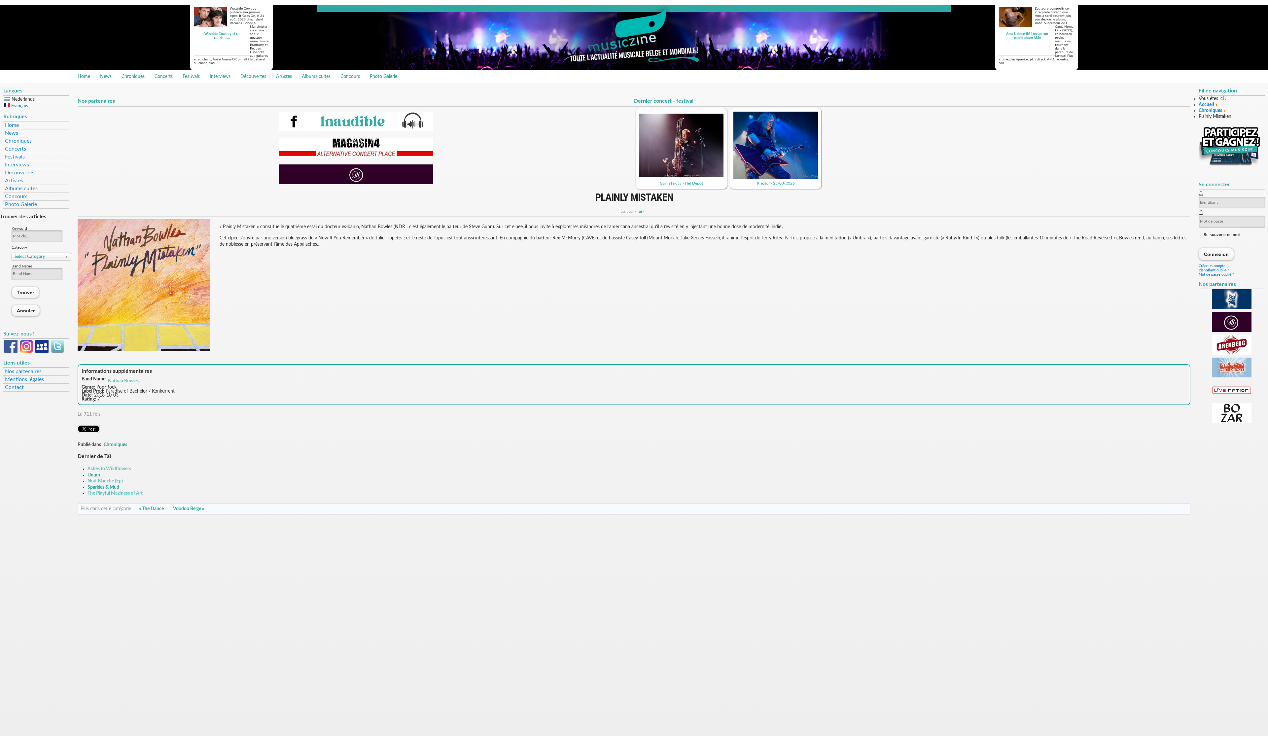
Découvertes (253, 76)
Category (19, 247)
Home (84, 76)
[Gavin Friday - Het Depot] (681, 178)
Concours (350, 76)
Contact (14, 387)
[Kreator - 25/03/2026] (775, 178)
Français (19, 106)
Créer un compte (1212, 266)
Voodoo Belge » (188, 509)
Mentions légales (24, 379)
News (106, 76)
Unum (94, 475)
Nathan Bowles (123, 381)
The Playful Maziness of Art (115, 493)
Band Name (22, 266)
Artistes (284, 76)
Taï (639, 211)
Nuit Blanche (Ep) (105, 481)
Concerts (164, 76)
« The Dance (151, 509)
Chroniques (133, 76)
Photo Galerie (383, 76)
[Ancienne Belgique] (356, 183)
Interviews (220, 76)
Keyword (19, 228)
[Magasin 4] (356, 156)
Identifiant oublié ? (1214, 270)
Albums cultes (316, 76)
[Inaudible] (356, 130)
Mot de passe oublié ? (1216, 274)
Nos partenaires (23, 371)
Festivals (191, 76)
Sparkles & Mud (103, 487)
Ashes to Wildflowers (109, 469)
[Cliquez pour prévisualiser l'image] (144, 350)
